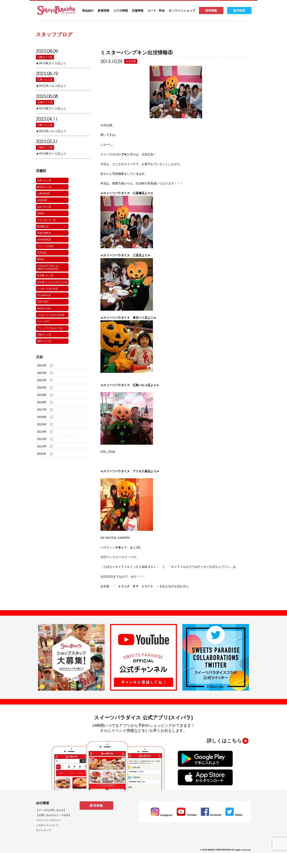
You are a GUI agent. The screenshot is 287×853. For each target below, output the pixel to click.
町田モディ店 (44, 187)
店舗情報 (138, 10)
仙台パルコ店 (44, 206)
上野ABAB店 (43, 193)
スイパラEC (43, 321)
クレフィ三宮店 (45, 246)
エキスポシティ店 (46, 220)
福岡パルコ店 (44, 341)
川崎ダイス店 (45, 57)
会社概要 (42, 803)
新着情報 (103, 10)
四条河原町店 (44, 233)
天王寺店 (41, 252)
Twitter (239, 815)
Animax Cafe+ (44, 308)
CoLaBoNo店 (44, 295)
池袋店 (40, 213)
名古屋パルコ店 (45, 275)
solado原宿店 (44, 239)
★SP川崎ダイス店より (51, 63)
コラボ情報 (120, 10)
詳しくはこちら (224, 740)
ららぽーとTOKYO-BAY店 (50, 315)
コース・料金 (156, 10)
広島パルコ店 (45, 79)
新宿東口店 (43, 226)
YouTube (192, 815)
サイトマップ (43, 830)
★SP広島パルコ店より (51, 85)
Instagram (166, 815)
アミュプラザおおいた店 (50, 328)
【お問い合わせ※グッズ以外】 (53, 815)
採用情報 (211, 10)
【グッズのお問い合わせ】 (51, 810)
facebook (215, 815)
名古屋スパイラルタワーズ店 (52, 282)
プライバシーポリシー (48, 820)
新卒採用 (239, 10)
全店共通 (41, 200)
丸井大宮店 (43, 301)
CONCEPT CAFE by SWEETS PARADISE (47, 267)
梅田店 (40, 259)
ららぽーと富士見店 (47, 288)
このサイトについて (47, 825)
